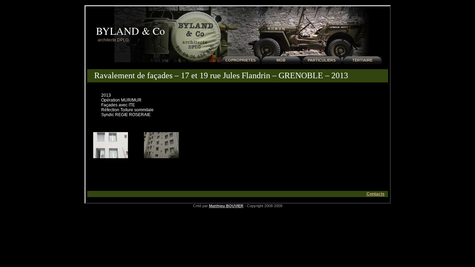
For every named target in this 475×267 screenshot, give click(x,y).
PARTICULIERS (322, 60)
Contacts (376, 194)
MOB (280, 60)
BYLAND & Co (130, 31)
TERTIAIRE (362, 60)
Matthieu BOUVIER (226, 206)
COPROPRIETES (240, 60)
